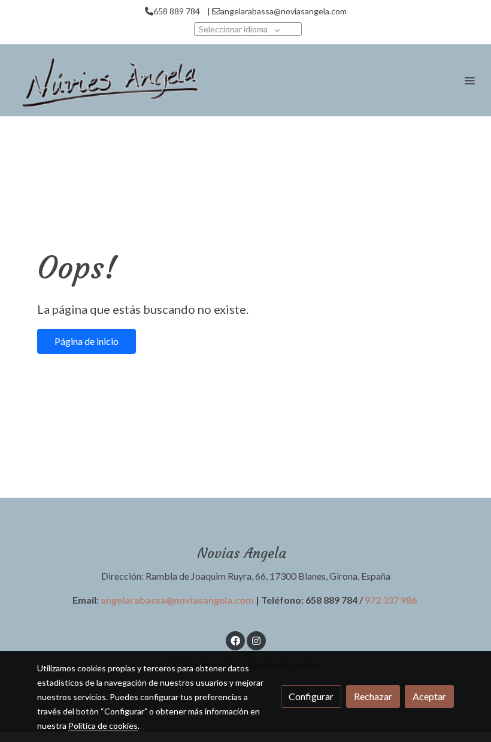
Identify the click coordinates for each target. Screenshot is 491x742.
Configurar (311, 696)
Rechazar (373, 696)
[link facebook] (235, 640)
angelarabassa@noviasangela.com (177, 599)
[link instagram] (256, 640)
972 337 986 (391, 599)
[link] (108, 80)
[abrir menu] (469, 80)
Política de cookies (103, 725)
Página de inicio (86, 341)
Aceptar (429, 696)
